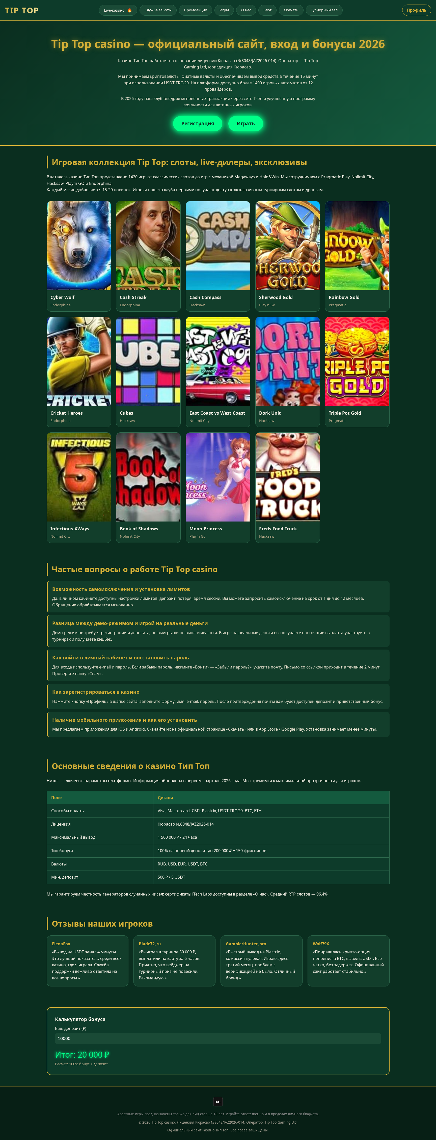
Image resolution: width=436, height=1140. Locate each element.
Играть (246, 123)
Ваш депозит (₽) (70, 1028)
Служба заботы (158, 10)
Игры (224, 10)
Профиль (416, 10)
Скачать (291, 10)
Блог (267, 10)
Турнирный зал (324, 10)
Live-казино (118, 10)
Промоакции (195, 10)
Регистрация (197, 123)
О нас (246, 10)
